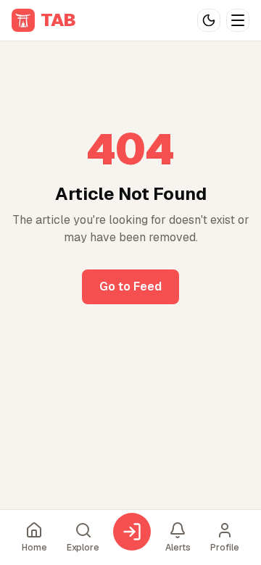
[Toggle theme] (208, 20)
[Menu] (237, 20)
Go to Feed (130, 286)
